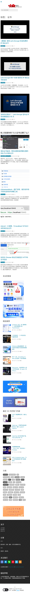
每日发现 (22, 492)
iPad (13, 479)
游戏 (4, 495)
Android (5, 474)
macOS (5, 482)
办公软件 (23, 484)
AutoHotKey (6, 477)
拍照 (22, 489)
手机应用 (17, 489)
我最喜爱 (11, 489)
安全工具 (3, 231)
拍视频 (5, 492)
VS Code (18, 482)
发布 (2, 541)
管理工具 (5, 497)
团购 (4, 487)
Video (10, 482)
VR (14, 482)
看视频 (14, 495)
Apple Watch (12, 474)
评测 (10, 500)
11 (14, 46)
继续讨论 (3, 531)
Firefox (22, 477)
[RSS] (20, 561)
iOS (10, 479)
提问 (2, 548)
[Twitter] (16, 561)
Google (5, 479)
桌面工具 (16, 492)
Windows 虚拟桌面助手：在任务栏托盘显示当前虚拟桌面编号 (19, 347)
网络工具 (21, 497)
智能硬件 (10, 492)
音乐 (24, 500)
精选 (10, 497)
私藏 (19, 495)
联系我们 (3, 529)
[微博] (13, 561)
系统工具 (15, 497)
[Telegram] (5, 561)
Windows (3, 194)
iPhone (18, 479)
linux (22, 479)
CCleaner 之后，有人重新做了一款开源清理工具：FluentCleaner (19, 326)
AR (17, 474)
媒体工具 (15, 487)
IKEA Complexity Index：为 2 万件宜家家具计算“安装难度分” (19, 459)
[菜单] (1, 1)
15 (14, 119)
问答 (20, 500)
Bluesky (17, 567)
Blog (12, 477)
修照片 (17, 484)
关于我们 (3, 528)
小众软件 (10, 588)
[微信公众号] (9, 561)
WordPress (8, 156)
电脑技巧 (3, 46)
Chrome (2, 262)
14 (14, 194)
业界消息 (3, 82)
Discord (22, 567)
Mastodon (11, 567)
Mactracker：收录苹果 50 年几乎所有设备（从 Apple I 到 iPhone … (19, 369)
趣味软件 (15, 500)
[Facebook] (2, 561)
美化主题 (5, 500)
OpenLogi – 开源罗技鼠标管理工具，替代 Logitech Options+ (19, 427)
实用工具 (5, 489)
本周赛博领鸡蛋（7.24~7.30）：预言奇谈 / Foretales (18, 448)
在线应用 (3, 156)
